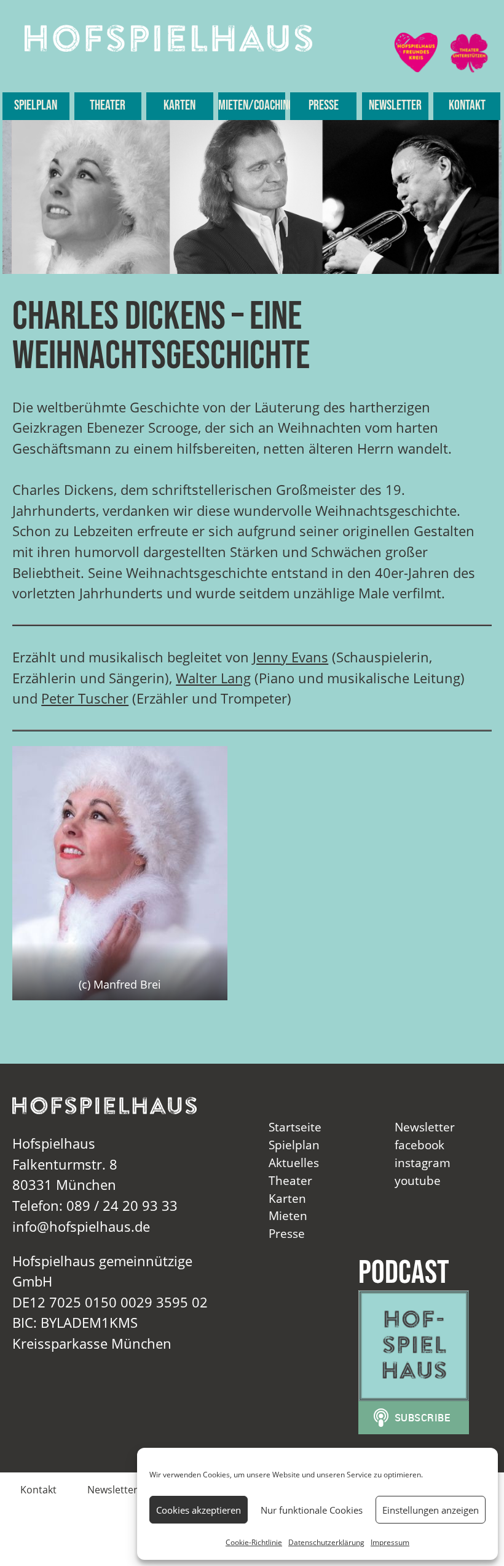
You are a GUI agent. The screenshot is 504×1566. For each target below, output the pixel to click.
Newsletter (395, 105)
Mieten (288, 1215)
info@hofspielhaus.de (81, 1226)
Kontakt (467, 105)
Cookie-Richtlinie (254, 1542)
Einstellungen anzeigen (430, 1510)
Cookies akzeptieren (198, 1510)
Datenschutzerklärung (326, 1542)
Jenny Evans (290, 657)
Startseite (295, 1126)
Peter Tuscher (84, 698)
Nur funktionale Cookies (312, 1510)
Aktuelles (294, 1162)
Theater (107, 105)
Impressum (390, 1542)
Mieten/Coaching (251, 105)
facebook (419, 1144)
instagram (423, 1162)
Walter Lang (213, 678)
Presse (324, 105)
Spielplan (35, 105)
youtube (418, 1180)
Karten (179, 105)
